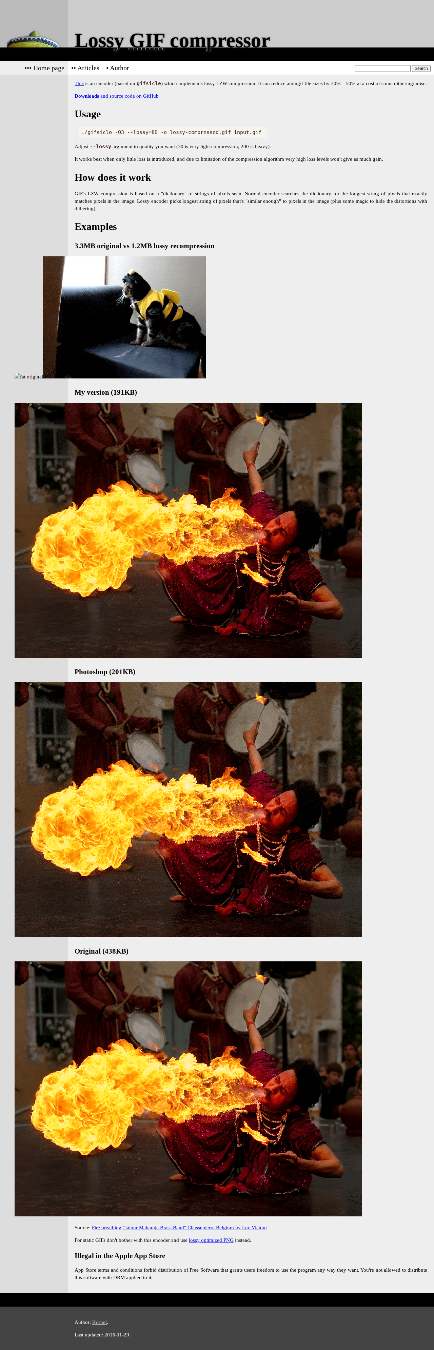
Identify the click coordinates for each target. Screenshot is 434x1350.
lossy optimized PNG (211, 1240)
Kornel (99, 1322)
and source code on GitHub (117, 96)
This (79, 83)
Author (119, 68)
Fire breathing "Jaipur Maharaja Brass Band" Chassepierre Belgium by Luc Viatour (179, 1227)
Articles (88, 68)
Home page (48, 68)
